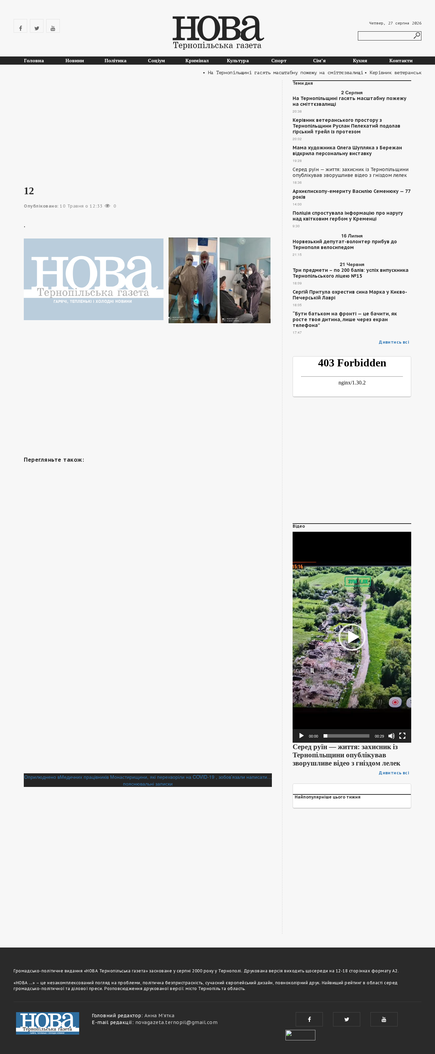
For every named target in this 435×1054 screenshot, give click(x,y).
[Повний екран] (402, 735)
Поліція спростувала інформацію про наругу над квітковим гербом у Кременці (348, 216)
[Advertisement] (148, 128)
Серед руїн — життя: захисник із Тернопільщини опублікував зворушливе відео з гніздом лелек (350, 172)
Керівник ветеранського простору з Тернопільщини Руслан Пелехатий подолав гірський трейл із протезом (346, 126)
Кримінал (197, 60)
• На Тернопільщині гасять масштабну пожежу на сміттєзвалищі (272, 72)
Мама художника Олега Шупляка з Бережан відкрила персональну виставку (347, 151)
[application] (352, 637)
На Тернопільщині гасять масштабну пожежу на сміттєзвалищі (349, 101)
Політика (115, 60)
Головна (34, 60)
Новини (75, 60)
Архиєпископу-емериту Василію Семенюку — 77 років (351, 194)
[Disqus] (148, 680)
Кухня (360, 60)
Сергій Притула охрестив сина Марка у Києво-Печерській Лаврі (350, 295)
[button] (352, 637)
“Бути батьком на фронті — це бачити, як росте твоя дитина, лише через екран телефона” (345, 319)
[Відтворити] (301, 735)
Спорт (278, 60)
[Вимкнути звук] (391, 735)
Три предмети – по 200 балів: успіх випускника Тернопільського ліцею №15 (350, 273)
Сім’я (319, 60)
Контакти (401, 60)
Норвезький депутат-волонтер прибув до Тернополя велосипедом (345, 244)
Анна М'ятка (159, 1015)
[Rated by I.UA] (300, 1034)
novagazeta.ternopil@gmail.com (176, 1022)
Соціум (156, 60)
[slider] (346, 736)
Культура (238, 60)
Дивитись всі (394, 342)
